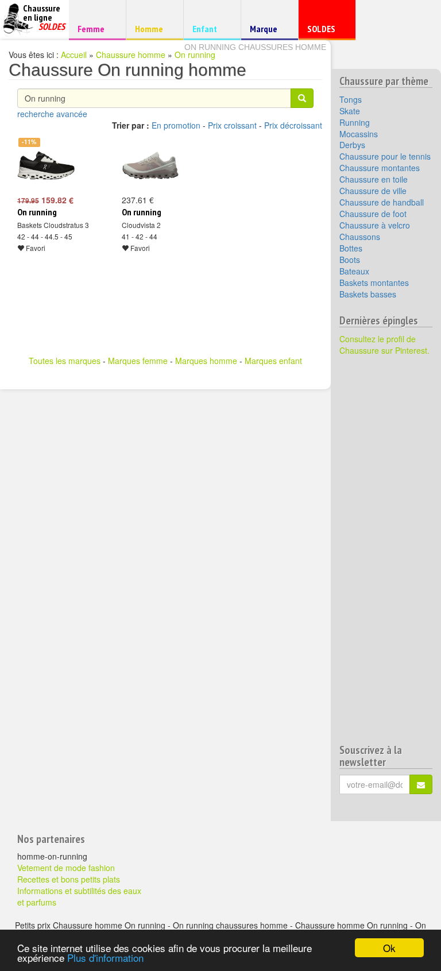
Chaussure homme (130, 54)
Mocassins (358, 134)
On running (195, 54)
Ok (389, 948)
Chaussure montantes (379, 167)
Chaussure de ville (373, 190)
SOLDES (325, 31)
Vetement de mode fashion (66, 867)
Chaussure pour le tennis (385, 156)
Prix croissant (232, 125)
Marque (268, 31)
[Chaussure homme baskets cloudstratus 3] (46, 165)
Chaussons (359, 236)
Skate (349, 111)
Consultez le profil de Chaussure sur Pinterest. (384, 344)
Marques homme (206, 360)
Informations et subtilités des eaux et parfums (79, 896)
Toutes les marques (64, 360)
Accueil (74, 54)
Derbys (352, 144)
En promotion (176, 125)
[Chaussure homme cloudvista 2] (150, 165)
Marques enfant (273, 360)
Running (354, 122)
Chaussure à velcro (374, 225)
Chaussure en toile (373, 179)
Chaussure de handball (381, 202)
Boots (349, 259)
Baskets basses (367, 294)
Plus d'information (105, 957)
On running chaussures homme (255, 47)
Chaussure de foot (373, 213)
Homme (153, 28)
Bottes (350, 248)
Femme (95, 28)
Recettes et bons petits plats (68, 879)
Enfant (210, 28)
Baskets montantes (374, 282)
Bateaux (354, 271)
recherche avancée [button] (52, 113)
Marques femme (138, 360)
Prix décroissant (293, 125)
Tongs (350, 99)
